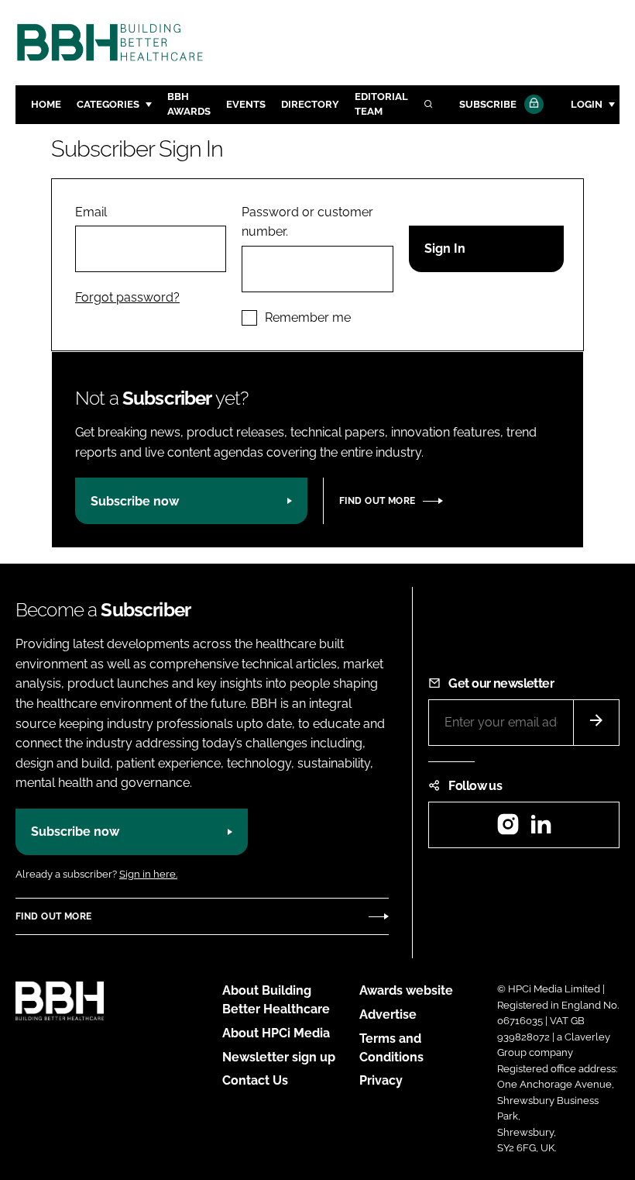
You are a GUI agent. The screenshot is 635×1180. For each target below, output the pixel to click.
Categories (108, 104)
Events (246, 104)
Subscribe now (135, 501)
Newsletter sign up (278, 1057)
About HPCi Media (276, 1033)
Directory (310, 104)
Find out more (377, 500)
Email (91, 212)
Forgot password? (127, 297)
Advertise (388, 1014)
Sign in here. (148, 874)
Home (46, 104)
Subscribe (488, 104)
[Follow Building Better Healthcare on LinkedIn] (540, 829)
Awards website (406, 990)
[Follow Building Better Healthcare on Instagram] (508, 829)
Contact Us (255, 1080)
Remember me (308, 317)
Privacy (381, 1080)
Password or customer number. (307, 222)
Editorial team (381, 104)
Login (586, 104)
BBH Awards (189, 104)
